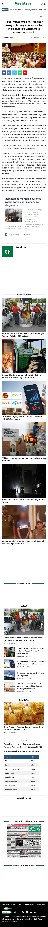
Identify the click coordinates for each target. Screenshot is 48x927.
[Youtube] (10, 912)
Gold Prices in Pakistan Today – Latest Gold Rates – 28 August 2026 (23, 728)
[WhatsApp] (20, 72)
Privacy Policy (28, 904)
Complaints (41, 904)
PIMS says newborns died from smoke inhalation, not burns (24, 459)
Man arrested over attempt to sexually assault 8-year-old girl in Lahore (23, 542)
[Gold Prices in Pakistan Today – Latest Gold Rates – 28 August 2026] (24, 713)
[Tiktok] (19, 912)
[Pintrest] (23, 912)
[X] (14, 72)
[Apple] (35, 912)
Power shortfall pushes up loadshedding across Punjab (23, 500)
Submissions (7, 908)
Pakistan (42, 16)
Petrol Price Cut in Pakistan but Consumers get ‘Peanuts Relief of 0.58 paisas (23, 334)
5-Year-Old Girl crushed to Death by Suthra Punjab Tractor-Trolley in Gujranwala (21, 376)
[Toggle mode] (41, 4)
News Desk (8, 37)
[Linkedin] (27, 912)
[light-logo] (23, 4)
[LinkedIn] (9, 72)
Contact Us (16, 904)
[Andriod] (31, 912)
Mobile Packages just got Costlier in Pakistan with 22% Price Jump (22, 417)
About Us (5, 904)
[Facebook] (4, 72)
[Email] (25, 72)
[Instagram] (15, 912)
